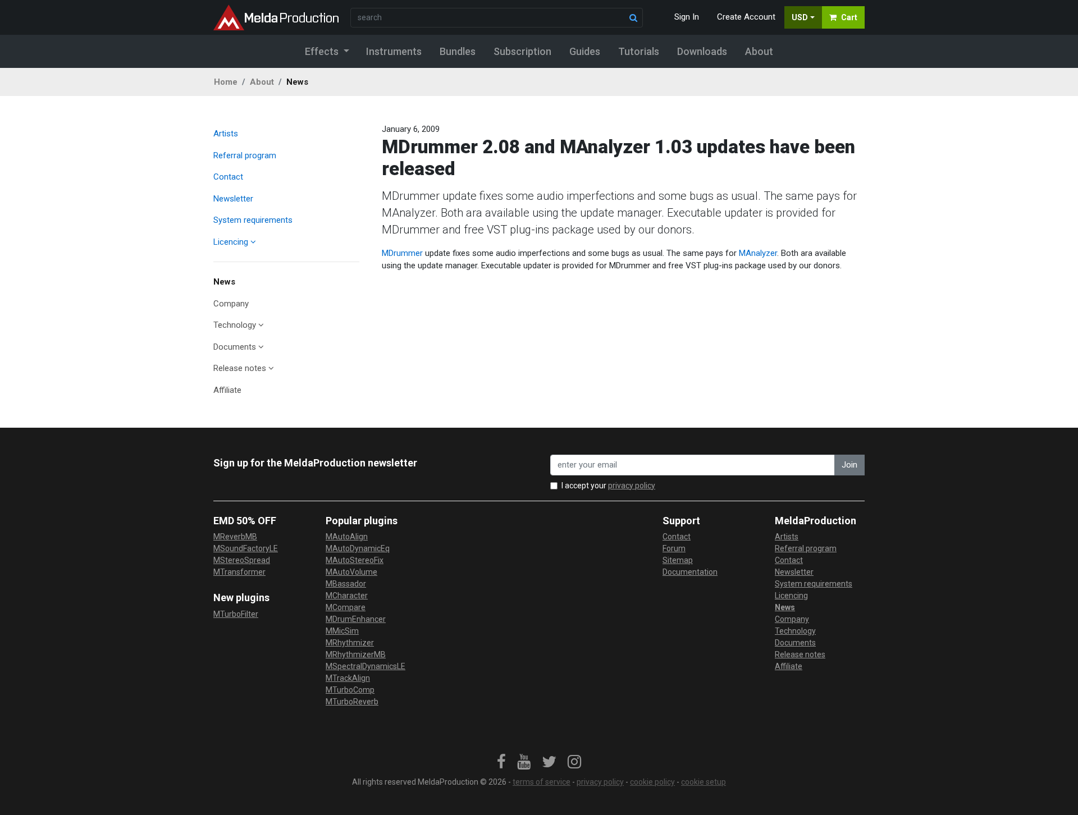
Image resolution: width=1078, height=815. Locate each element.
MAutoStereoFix (354, 560)
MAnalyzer (758, 253)
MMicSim (342, 630)
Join (849, 465)
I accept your (608, 485)
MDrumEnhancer (356, 619)
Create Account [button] (746, 17)
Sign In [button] (686, 17)
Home (225, 82)
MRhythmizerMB (356, 654)
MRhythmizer (350, 642)
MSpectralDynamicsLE (365, 666)
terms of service (541, 781)
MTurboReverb (352, 701)
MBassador (346, 583)
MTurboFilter (235, 614)
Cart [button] (849, 17)
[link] (501, 762)
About (262, 82)
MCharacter (347, 595)
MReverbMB (235, 536)
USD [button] (800, 17)
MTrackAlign (348, 678)
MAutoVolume (351, 571)
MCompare (346, 607)
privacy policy (631, 485)
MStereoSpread (241, 560)
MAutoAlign (347, 536)
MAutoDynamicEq (358, 548)
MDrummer (402, 253)
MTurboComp (350, 689)
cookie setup (703, 781)
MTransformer (239, 571)
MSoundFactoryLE (245, 548)
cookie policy (652, 781)
